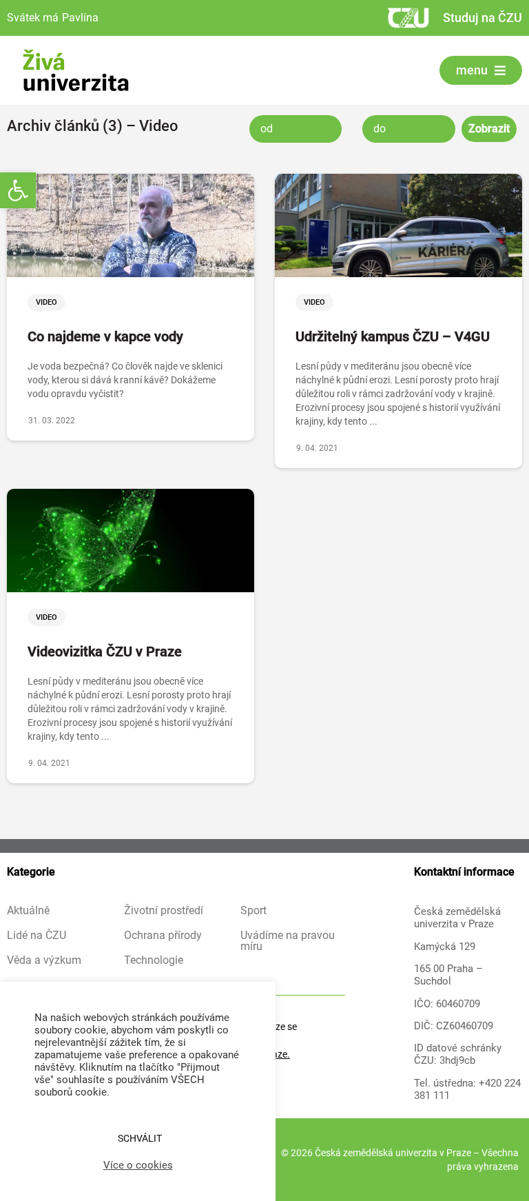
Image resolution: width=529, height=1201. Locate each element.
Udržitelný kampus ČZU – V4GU (392, 336)
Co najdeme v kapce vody (105, 336)
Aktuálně (28, 910)
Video (46, 302)
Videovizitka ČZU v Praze (105, 651)
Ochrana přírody (163, 935)
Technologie (153, 960)
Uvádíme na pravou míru (287, 941)
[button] (18, 190)
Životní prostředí (163, 910)
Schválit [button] (140, 1138)
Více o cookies (138, 1165)
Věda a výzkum (44, 960)
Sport (253, 910)
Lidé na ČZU (36, 935)
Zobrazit (489, 128)
